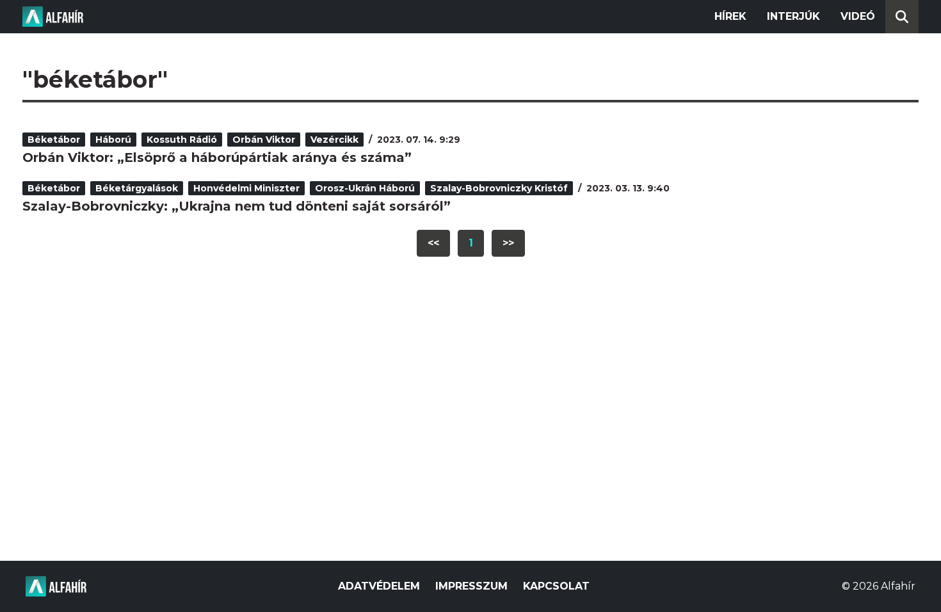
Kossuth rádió (182, 139)
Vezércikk (334, 139)
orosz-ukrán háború (365, 188)
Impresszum (471, 586)
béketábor (54, 139)
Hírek (730, 16)
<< (433, 243)
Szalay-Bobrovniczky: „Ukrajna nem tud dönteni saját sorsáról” (236, 206)
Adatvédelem (379, 586)
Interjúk (793, 16)
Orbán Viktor (263, 139)
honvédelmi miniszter (246, 188)
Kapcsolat (556, 586)
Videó (857, 16)
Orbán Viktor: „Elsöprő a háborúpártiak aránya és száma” (217, 157)
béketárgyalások (136, 188)
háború (113, 139)
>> (508, 243)
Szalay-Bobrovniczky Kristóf (499, 188)
